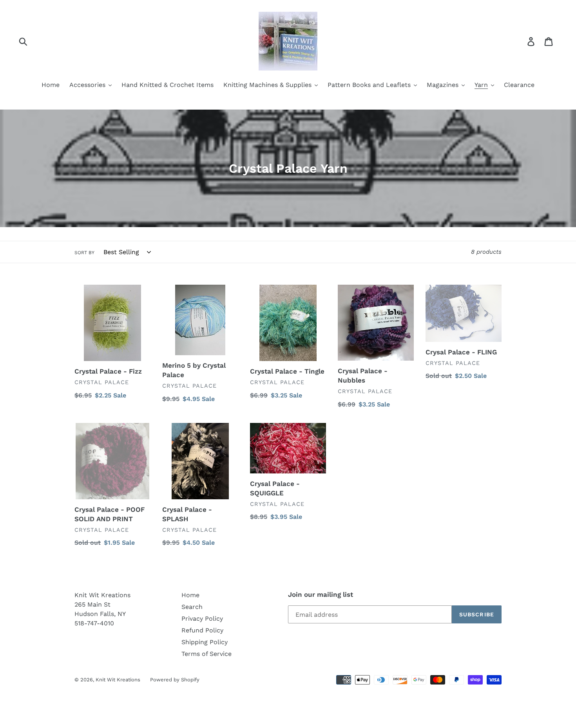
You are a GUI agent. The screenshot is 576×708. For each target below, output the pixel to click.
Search (192, 606)
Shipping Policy (204, 642)
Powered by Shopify (174, 680)
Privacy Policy (202, 618)
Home (190, 595)
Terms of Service (206, 653)
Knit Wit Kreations (118, 680)
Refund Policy (202, 630)
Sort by (84, 252)
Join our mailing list (320, 594)
